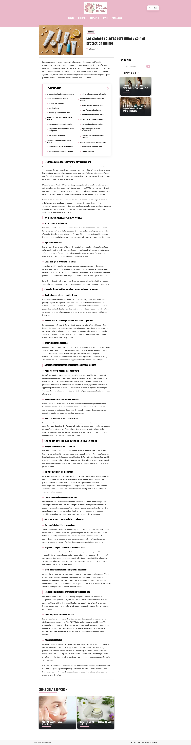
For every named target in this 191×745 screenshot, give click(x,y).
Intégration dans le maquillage (57, 135)
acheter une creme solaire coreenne (57, 203)
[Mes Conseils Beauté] (95, 8)
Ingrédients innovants (54, 108)
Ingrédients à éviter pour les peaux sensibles (61, 151)
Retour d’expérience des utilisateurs (91, 110)
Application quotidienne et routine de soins (60, 124)
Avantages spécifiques (88, 151)
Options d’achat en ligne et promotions (92, 124)
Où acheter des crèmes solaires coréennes (91, 119)
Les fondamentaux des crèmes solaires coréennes (60, 94)
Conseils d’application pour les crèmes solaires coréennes (59, 118)
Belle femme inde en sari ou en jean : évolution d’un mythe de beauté (134, 108)
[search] (150, 7)
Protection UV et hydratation (56, 103)
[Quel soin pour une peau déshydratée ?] (57, 713)
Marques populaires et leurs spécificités (92, 105)
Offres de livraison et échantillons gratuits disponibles (93, 136)
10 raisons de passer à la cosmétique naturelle (95, 723)
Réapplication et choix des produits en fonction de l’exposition (61, 130)
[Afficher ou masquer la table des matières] (85, 88)
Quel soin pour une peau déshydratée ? (52, 723)
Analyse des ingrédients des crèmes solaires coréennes (59, 141)
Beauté (91, 31)
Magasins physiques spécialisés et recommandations (91, 130)
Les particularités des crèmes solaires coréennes (93, 142)
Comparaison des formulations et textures (93, 115)
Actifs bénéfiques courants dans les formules (61, 147)
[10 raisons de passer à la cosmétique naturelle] (95, 713)
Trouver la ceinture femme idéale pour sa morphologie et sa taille (135, 88)
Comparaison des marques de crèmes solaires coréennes (92, 100)
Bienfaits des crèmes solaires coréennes (58, 99)
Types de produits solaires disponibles (92, 147)
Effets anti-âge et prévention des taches (59, 113)
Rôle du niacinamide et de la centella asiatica (94, 94)
